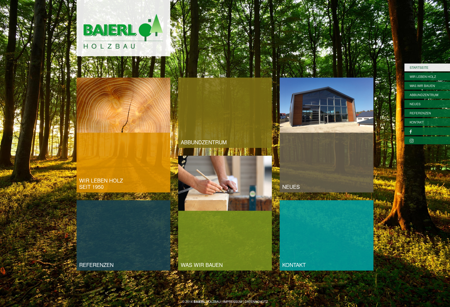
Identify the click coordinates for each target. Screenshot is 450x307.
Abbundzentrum (424, 94)
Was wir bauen (422, 85)
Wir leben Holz (423, 76)
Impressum (232, 301)
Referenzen (420, 113)
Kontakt (417, 122)
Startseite (419, 67)
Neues (415, 104)
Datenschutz (256, 301)
